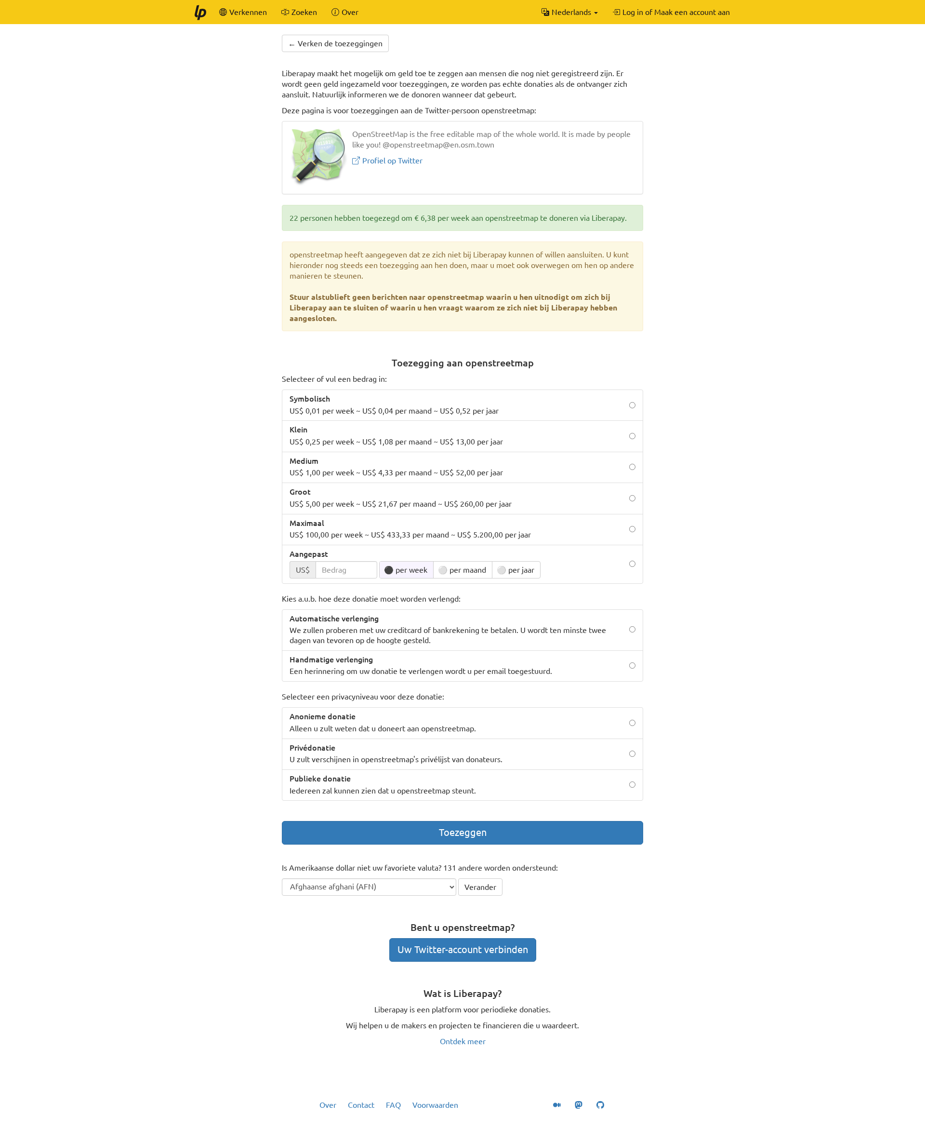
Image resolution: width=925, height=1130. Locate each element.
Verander (480, 887)
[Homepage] (200, 12)
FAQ (393, 1105)
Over (327, 1105)
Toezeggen (463, 832)
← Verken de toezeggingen (335, 43)
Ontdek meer (463, 1041)
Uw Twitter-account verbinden (462, 949)
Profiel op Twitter (391, 160)
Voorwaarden (435, 1105)
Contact (361, 1105)
